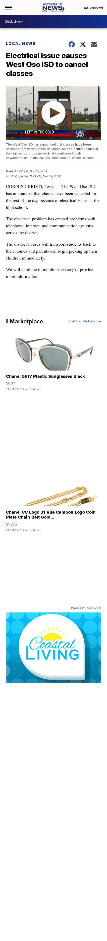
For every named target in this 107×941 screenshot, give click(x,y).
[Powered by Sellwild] (94, 608)
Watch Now (92, 7)
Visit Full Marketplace (84, 321)
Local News (21, 43)
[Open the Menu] (8, 7)
